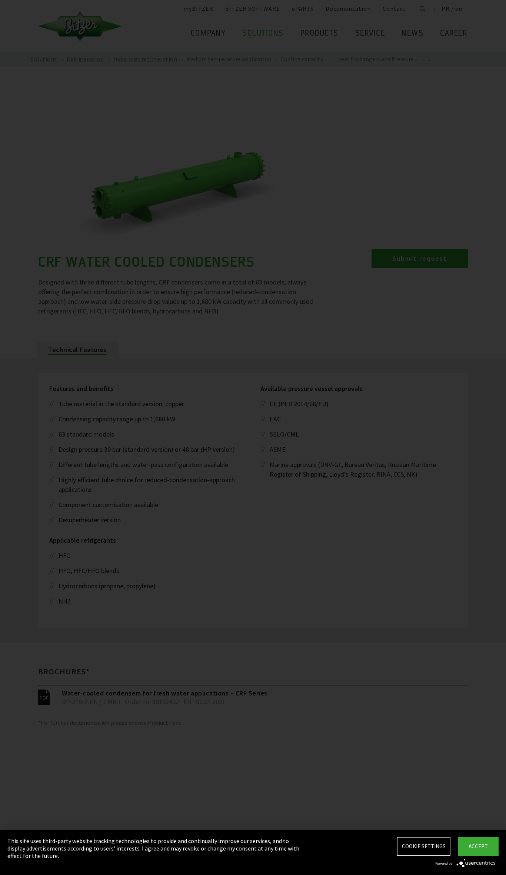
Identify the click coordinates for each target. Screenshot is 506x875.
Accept (478, 846)
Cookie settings (424, 846)
